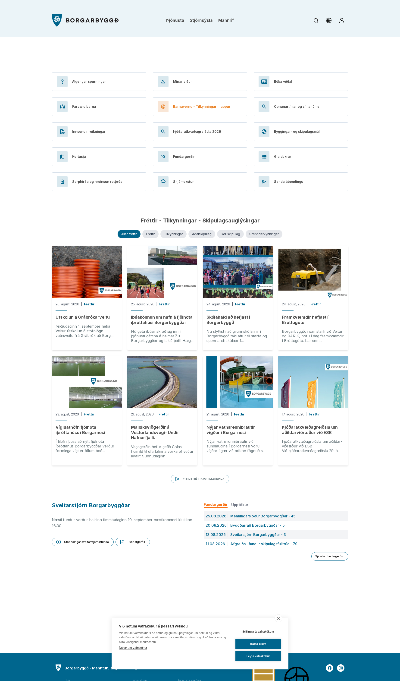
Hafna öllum (258, 644)
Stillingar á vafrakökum (258, 631)
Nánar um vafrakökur (133, 647)
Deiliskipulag (230, 234)
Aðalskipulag (202, 234)
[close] (278, 618)
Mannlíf (226, 20)
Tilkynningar (173, 234)
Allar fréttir (129, 234)
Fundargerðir (216, 504)
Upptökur (239, 504)
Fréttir (150, 234)
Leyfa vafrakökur (258, 656)
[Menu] (85, 20)
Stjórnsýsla (201, 20)
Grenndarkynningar (264, 234)
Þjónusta (175, 20)
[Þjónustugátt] (341, 20)
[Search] (315, 20)
